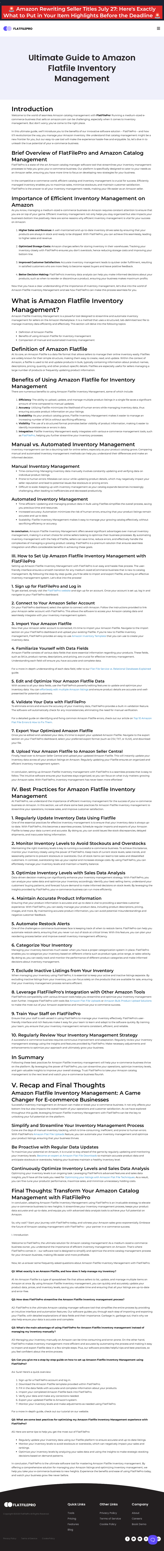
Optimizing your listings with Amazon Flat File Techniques (100, 1177)
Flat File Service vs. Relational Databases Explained (120, 668)
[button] (158, 28)
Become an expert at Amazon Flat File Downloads (67, 1155)
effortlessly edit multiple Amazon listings (64, 689)
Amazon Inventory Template (89, 636)
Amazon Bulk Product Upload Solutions (128, 1000)
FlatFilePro (28, 435)
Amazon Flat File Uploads (85, 1000)
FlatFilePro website (59, 590)
